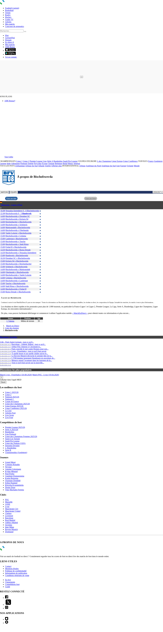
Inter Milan (9, 527)
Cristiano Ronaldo (12, 464)
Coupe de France (12, 401)
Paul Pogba (9, 474)
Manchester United (12, 511)
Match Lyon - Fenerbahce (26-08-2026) (16, 375)
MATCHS (4, 192)
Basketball (9, 10)
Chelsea (8, 513)
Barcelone (9, 518)
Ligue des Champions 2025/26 (17, 404)
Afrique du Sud (31, 166)
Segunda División (12, 446)
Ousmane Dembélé (13, 481)
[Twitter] (8, 605)
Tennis (7, 13)
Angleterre (158, 161)
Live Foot (9, 417)
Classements (10, 582)
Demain (8, 40)
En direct (9, 42)
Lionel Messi (10, 462)
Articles (8, 22)
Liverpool (9, 516)
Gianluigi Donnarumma (14, 476)
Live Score (9, 415)
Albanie (41, 166)
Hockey (8, 17)
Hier (7, 35)
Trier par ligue (90, 198)
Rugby (8, 15)
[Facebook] (6, 598)
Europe (123, 166)
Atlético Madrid (11, 522)
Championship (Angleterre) (16, 452)
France (151, 161)
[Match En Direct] (8, 550)
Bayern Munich (11, 529)
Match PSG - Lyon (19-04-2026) (45, 375)
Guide (7, 587)
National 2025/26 (12, 397)
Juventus (8, 525)
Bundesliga (58, 161)
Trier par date (11, 198)
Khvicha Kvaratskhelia (14, 485)
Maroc (70, 163)
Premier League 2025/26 (15, 427)
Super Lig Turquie (12, 439)
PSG (7, 500)
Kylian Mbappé (11, 471)
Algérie (30, 163)
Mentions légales (12, 569)
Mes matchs (10, 24)
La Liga (8, 411)
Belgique (58, 163)
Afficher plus (56, 166)
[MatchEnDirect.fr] (8, 4)
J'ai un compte (11, 57)
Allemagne (15, 163)
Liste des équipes (12, 328)
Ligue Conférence (130, 161)
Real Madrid (10, 520)
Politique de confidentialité (15, 571)
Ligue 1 (19, 161)
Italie (9, 163)
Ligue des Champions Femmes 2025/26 (21, 436)
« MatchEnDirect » (80, 313)
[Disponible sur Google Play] (10, 54)
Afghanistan (20, 166)
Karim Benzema (11, 478)
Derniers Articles (8, 337)
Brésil (65, 163)
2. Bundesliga (10, 448)
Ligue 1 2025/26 (11, 392)
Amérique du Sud (108, 166)
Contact (8, 566)
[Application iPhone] (6, 619)
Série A (50, 161)
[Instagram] (6, 608)
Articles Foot (10, 413)
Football (12, 8)
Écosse (45, 163)
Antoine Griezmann (13, 469)
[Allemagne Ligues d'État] (1, 208)
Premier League (36, 161)
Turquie (51, 163)
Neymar (8, 467)
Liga (45, 161)
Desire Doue (10, 487)
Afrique (82, 166)
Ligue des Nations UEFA (15, 443)
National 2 (9, 399)
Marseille (8, 502)
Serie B (8, 450)
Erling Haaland (11, 483)
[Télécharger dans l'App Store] (10, 50)
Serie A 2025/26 (11, 429)
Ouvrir (3, 382)
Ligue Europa (117, 161)
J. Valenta (10, 321)
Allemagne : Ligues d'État (11, 205)
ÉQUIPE (13, 192)
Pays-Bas (38, 163)
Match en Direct (12, 326)
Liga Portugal (10, 434)
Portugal (23, 163)
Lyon (7, 506)
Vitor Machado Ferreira (14, 490)
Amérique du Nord (93, 166)
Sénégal (77, 163)
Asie (118, 166)
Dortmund (9, 532)
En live (8, 580)
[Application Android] (6, 623)
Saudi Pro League (70, 161)
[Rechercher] (25, 31)
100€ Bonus (10, 47)
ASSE (7, 504)
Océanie (130, 166)
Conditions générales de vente (17, 575)
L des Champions (104, 161)
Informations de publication (16, 573)
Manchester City (11, 509)
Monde (137, 166)
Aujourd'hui (10, 38)
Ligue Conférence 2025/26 (16, 408)
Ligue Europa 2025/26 (14, 406)
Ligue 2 (26, 161)
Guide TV (9, 19)
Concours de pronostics (14, 26)
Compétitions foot (12, 584)
